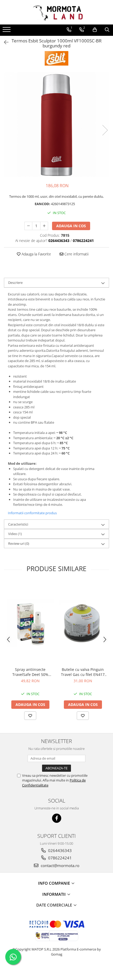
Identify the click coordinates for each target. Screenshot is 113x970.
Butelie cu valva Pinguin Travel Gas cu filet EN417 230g (83, 672)
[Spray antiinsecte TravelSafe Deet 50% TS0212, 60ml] (30, 623)
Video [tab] (15, 533)
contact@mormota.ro (59, 865)
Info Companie (54, 883)
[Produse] (7, 31)
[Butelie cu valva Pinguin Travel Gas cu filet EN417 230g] (82, 623)
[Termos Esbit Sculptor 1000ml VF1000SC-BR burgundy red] (56, 124)
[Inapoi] (4, 42)
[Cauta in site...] (107, 29)
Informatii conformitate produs (32, 513)
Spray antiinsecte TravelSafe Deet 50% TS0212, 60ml (30, 672)
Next (105, 130)
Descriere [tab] (15, 282)
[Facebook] (56, 818)
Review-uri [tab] (18, 543)
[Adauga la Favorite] (30, 715)
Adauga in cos (71, 225)
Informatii (54, 894)
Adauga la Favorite (35, 253)
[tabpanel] (56, 124)
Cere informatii (76, 253)
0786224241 (59, 857)
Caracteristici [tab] (18, 524)
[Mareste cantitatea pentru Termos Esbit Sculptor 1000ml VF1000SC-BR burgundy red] (44, 226)
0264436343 (59, 850)
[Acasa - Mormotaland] (56, 12)
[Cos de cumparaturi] (94, 29)
